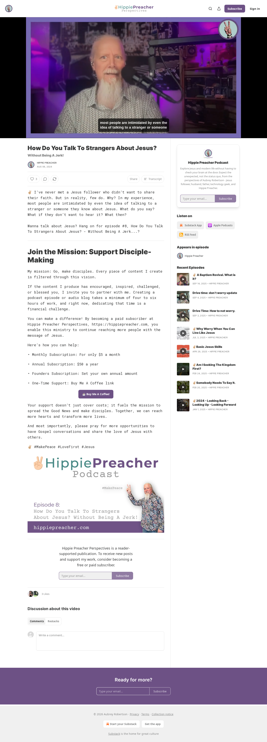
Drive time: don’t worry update (215, 293)
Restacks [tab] (53, 621)
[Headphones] (18, 82)
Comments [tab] (37, 621)
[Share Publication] (219, 9)
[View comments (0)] (249, 80)
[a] (183, 279)
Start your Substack (123, 724)
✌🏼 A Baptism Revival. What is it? (214, 277)
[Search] (210, 9)
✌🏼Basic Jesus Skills (207, 347)
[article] (208, 279)
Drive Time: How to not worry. (214, 311)
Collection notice (162, 714)
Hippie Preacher (46, 162)
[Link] (22, 256)
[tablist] (44, 621)
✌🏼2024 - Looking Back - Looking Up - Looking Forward (214, 402)
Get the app (153, 724)
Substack (114, 734)
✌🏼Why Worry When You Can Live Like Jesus (214, 331)
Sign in (255, 9)
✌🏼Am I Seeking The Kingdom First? (214, 367)
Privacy (134, 714)
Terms (145, 714)
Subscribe (235, 9)
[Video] (18, 73)
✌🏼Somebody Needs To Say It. (214, 383)
